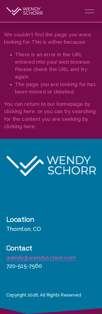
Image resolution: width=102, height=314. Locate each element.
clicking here (19, 111)
